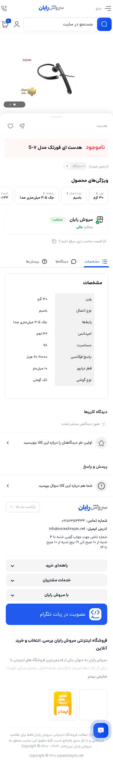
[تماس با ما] (101, 730)
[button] (16, 24)
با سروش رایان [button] (56, 595)
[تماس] (4, 8)
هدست (102, 126)
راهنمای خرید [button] (56, 565)
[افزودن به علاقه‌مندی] (10, 126)
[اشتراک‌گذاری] (22, 126)
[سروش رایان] (51, 8)
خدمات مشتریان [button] (57, 580)
